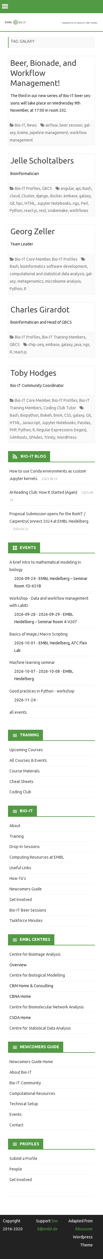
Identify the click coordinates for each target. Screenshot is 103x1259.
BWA (58, 415)
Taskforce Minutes (26, 920)
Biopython (29, 415)
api (78, 188)
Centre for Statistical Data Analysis (40, 1028)
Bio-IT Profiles (27, 188)
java (77, 344)
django (42, 196)
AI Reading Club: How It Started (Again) (43, 492)
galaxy (85, 196)
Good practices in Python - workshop (41, 691)
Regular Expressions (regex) (61, 430)
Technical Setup (23, 1103)
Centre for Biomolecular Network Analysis (46, 1007)
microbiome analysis (63, 281)
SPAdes (35, 437)
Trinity (49, 437)
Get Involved (20, 899)
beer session (71, 125)
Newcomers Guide (25, 889)
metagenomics (30, 281)
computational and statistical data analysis (47, 274)
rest (42, 210)
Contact (16, 1125)
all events (18, 712)
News (32, 125)
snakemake (58, 210)
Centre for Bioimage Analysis (35, 954)
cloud (15, 196)
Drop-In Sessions (24, 846)
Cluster (27, 196)
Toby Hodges (33, 372)
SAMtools (18, 437)
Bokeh (46, 415)
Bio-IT (20, 125)
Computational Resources (32, 1093)
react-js (30, 210)
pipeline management (49, 132)
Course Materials (24, 771)
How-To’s (17, 878)
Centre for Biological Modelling (37, 975)
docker (56, 196)
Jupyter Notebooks (54, 203)
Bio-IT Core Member (32, 259)
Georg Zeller (32, 231)
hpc (19, 203)
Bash (86, 188)
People (15, 1169)
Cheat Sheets (21, 781)
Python (16, 210)
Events (15, 1114)
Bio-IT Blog (33, 456)
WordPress (67, 437)
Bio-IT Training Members (64, 337)
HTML (30, 203)
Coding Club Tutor (59, 408)
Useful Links (20, 867)
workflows (79, 210)
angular (67, 188)
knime (22, 132)
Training (16, 836)
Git (12, 203)
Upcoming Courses (26, 749)
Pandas (84, 422)
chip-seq (36, 344)
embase (71, 196)
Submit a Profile (23, 1158)
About (14, 825)
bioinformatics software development (53, 266)
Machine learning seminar (32, 662)
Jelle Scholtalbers (42, 160)
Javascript (31, 422)
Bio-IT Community (25, 1083)
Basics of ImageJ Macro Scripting (38, 634)
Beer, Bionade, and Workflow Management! (43, 72)
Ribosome (84, 1229)
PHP (13, 430)
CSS (67, 415)
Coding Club (20, 792)
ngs (76, 203)
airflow (51, 125)
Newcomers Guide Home (31, 1061)
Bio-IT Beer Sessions (27, 910)
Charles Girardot (40, 309)
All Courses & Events (28, 760)
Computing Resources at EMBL (36, 857)
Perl (84, 203)
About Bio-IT (20, 1072)
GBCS (47, 188)
